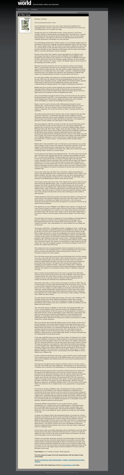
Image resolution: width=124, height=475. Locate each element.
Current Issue (23, 9)
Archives (34, 9)
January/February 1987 (68, 465)
